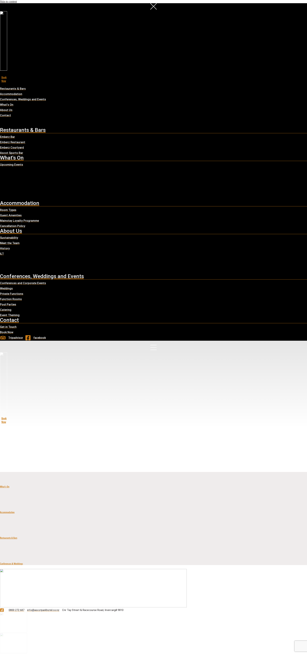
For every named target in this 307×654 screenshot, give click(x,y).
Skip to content (8, 1)
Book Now (4, 420)
